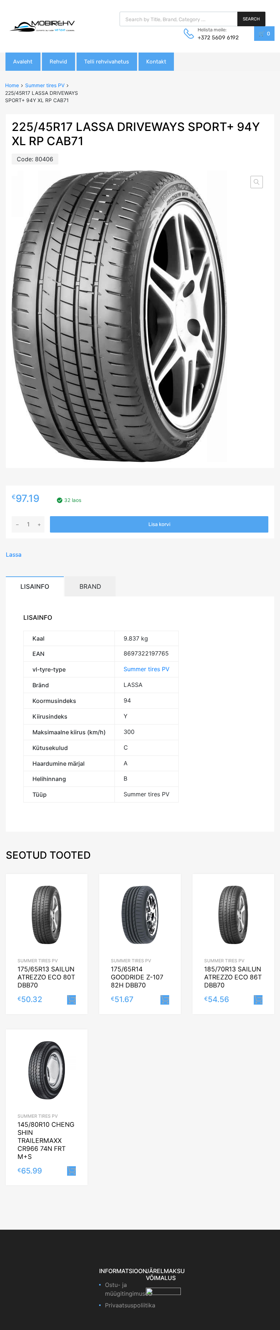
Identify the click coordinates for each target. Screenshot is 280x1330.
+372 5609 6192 (215, 37)
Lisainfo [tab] (34, 586)
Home (12, 85)
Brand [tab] (90, 586)
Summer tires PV (45, 85)
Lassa (14, 554)
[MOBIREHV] (41, 26)
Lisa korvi (159, 524)
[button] (256, 182)
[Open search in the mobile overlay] (192, 19)
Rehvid (58, 61)
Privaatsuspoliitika (130, 1305)
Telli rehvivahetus (106, 61)
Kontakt (156, 61)
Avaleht (22, 61)
